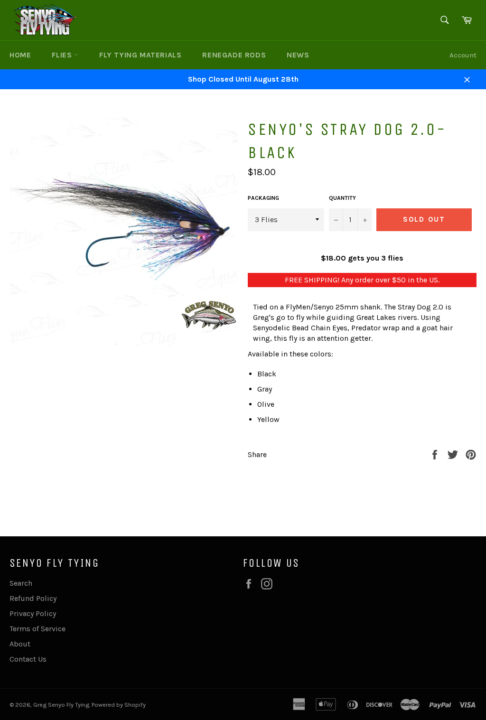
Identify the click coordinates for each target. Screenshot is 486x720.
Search (20, 583)
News (298, 54)
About (19, 643)
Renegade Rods (234, 54)
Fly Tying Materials (140, 54)
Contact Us (28, 659)
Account (463, 55)
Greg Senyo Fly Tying (61, 704)
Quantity (342, 198)
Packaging (263, 198)
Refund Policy (32, 598)
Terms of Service (37, 628)
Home (20, 54)
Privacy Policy (32, 613)
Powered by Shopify (119, 704)
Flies (63, 54)
